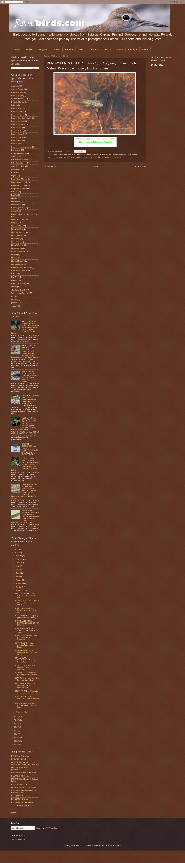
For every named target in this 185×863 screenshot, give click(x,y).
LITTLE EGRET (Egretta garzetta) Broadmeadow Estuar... (24, 645)
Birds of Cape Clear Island (20, 118)
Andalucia (14, 86)
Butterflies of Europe (18, 163)
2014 (16, 717)
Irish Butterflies (16, 226)
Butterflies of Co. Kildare (20, 160)
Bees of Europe (17, 96)
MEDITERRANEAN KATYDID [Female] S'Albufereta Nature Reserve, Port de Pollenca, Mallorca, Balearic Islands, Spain (23, 424)
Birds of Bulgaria (17, 115)
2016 (16, 723)
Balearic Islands (17, 92)
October (19, 587)
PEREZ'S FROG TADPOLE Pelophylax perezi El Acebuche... (25, 667)
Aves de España (17, 89)
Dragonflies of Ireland (19, 189)
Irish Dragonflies (17, 229)
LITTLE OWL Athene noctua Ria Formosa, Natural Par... (27, 679)
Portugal (132, 49)
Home (17, 49)
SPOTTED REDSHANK (29, 446)
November (20, 590)
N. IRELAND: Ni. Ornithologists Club (24, 802)
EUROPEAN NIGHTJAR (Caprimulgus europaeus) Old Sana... (26, 630)
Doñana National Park (19, 182)
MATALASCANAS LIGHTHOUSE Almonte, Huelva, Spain (25, 660)
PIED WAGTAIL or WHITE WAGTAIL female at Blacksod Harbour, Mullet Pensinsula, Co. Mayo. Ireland (24, 351)
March (18, 563)
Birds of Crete (16, 128)
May (18, 570)
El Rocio (14, 192)
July (17, 577)
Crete (13, 172)
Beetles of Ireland (17, 102)
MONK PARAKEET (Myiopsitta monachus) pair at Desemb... (26, 692)
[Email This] (75, 151)
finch (13, 296)
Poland (119, 49)
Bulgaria (43, 49)
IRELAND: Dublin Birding (20, 776)
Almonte (55, 155)
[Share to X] (80, 151)
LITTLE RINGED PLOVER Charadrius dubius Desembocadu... (25, 685)
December (20, 712)
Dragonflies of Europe (19, 185)
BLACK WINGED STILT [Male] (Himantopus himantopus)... (26, 616)
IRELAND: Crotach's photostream (23, 773)
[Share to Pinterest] (84, 151)
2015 (16, 720)
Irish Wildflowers (17, 245)
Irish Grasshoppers (18, 232)
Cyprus (56, 49)
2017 (16, 727)
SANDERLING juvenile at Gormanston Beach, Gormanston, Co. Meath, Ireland (30, 400)
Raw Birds (59, 151)
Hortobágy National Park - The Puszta (25, 214)
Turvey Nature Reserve (19, 293)
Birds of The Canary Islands (21, 147)
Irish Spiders (16, 242)
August (19, 580)
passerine (14, 303)
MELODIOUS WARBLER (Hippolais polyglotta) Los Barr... (25, 595)
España (14, 195)
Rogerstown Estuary (18, 284)
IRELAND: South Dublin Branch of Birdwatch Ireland (23, 792)
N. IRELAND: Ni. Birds (19, 799)
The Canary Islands (18, 290)
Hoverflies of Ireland (18, 219)
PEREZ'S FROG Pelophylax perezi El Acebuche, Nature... (27, 674)
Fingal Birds (15, 201)
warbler (13, 306)
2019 (16, 734)
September (20, 584)
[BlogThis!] (77, 151)
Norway (107, 49)
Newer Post (50, 166)
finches (14, 300)
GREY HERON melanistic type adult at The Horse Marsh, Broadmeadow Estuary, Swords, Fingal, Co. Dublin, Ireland (25, 327)
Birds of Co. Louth (18, 124)
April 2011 (71, 155)
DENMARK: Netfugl (18, 759)
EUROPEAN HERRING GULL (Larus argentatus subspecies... (26, 638)
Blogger (117, 845)
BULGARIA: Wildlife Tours (20, 756)
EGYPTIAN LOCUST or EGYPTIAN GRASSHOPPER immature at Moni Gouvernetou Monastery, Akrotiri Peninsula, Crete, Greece (25, 491)
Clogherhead (15, 169)
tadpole (134, 155)
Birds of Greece (17, 140)
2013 (16, 553)
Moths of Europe (17, 261)
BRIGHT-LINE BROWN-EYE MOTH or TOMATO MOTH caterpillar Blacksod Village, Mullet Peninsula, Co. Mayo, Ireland (25, 516)
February (19, 559)
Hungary (14, 223)
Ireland (94, 49)
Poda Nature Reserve (19, 271)
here (84, 142)
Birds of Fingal (16, 137)
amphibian (63, 155)
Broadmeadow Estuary (19, 153)
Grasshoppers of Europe (20, 208)
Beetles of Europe (17, 99)
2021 (16, 741)
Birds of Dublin (16, 108)
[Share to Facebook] (82, 151)
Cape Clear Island (17, 166)
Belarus (29, 49)
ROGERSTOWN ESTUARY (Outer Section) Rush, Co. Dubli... (25, 706)
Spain (145, 49)
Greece (81, 49)
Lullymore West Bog (18, 251)
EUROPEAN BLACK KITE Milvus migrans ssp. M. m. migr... (26, 610)
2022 (16, 744)
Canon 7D (79, 155)
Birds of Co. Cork (17, 121)
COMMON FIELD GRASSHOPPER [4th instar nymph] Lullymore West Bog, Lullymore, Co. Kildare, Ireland (25, 464)
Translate (53, 828)
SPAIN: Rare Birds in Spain (21, 805)
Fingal (13, 198)
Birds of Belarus (17, 112)
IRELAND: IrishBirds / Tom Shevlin (24, 787)
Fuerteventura (16, 205)
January (19, 556)
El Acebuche (88, 155)
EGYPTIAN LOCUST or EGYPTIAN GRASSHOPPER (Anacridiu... (27, 623)
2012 (16, 549)
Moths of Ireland (17, 264)
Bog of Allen (15, 150)
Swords (14, 287)
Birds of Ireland (16, 144)
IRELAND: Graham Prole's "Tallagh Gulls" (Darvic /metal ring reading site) (25, 763)
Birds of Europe (17, 134)
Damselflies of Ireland (19, 179)
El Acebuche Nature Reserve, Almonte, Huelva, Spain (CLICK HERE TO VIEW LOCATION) (87, 157)
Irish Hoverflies (16, 235)
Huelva (96, 155)
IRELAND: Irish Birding (19, 784)
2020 (16, 737)
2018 (16, 731)
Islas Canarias (16, 248)
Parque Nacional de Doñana (21, 268)
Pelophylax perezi (119, 155)
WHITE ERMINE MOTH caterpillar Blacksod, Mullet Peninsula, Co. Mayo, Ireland (30, 376)
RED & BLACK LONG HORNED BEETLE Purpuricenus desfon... (27, 603)
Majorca (14, 258)
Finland (69, 49)
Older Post (140, 166)
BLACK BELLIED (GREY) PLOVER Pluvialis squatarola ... (27, 698)
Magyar (14, 255)
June (18, 573)
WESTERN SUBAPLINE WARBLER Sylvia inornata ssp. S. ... (26, 652)
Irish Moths (15, 239)
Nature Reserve (106, 155)
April (18, 566)
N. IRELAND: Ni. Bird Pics (21, 796)
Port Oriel (14, 277)
